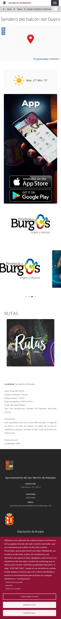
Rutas (20, 9)
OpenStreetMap (41, 59)
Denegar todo (29, 605)
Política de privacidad (13, 582)
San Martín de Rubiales (19, 2)
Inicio (9, 9)
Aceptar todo (29, 613)
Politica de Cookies (12, 589)
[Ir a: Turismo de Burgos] (30, 224)
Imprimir (9, 585)
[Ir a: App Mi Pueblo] (30, 149)
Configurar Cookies (29, 596)
